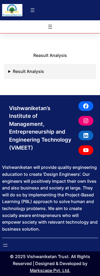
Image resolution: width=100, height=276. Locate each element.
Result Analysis (28, 71)
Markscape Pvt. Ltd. (50, 270)
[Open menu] (32, 10)
